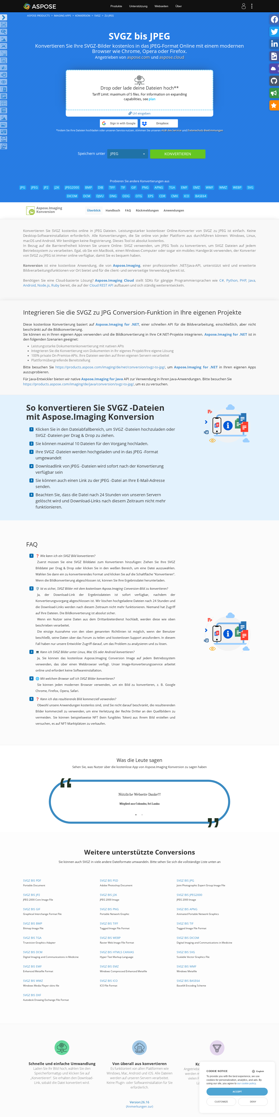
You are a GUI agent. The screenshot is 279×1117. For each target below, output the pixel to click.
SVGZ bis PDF (32, 880)
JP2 (46, 187)
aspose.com (138, 57)
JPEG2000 (72, 187)
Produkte (116, 6)
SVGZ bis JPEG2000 (189, 895)
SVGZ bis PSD (109, 880)
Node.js (43, 285)
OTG (139, 196)
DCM (86, 196)
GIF (133, 187)
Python (232, 280)
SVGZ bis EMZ (109, 966)
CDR (162, 196)
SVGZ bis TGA (32, 938)
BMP (88, 187)
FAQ (128, 210)
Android (29, 285)
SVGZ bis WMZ (33, 981)
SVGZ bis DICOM (188, 938)
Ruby (55, 285)
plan (152, 99)
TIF (123, 187)
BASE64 (200, 196)
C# (221, 280)
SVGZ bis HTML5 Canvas (117, 952)
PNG (145, 187)
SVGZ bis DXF (32, 995)
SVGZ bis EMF (32, 966)
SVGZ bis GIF (31, 909)
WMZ (223, 187)
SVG (250, 187)
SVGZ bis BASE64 (188, 981)
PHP (243, 280)
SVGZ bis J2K (108, 895)
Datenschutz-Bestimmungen (205, 130)
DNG (113, 196)
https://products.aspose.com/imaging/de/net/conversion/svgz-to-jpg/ (110, 367)
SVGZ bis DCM (32, 952)
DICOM (72, 196)
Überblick (94, 210)
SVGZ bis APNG (187, 909)
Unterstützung (138, 6)
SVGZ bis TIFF (109, 923)
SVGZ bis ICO (109, 981)
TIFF (112, 187)
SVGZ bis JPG (185, 880)
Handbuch (113, 210)
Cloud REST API (101, 285)
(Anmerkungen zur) (139, 1106)
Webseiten (161, 6)
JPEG (114, 153)
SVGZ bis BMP (32, 923)
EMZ (196, 187)
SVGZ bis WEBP (110, 938)
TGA (172, 187)
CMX (174, 196)
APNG (159, 187)
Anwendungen (174, 210)
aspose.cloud (171, 57)
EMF (184, 187)
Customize (221, 1101)
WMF (209, 187)
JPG (22, 187)
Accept (237, 1091)
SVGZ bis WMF (186, 966)
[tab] (135, 813)
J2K (57, 187)
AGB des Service (171, 130)
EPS (150, 196)
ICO (186, 196)
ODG (126, 196)
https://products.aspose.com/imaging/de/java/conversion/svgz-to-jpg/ (78, 384)
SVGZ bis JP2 (31, 895)
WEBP (237, 187)
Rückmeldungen (147, 210)
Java (252, 280)
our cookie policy (246, 1083)
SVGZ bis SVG (186, 952)
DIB (100, 187)
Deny (253, 1101)
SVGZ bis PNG (109, 909)
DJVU (100, 196)
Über (178, 6)
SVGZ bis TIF (185, 923)
